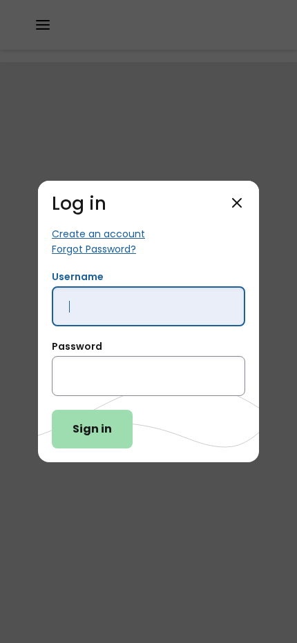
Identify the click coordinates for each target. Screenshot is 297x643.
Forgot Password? (94, 249)
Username (78, 276)
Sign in (92, 429)
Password (77, 346)
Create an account (98, 234)
